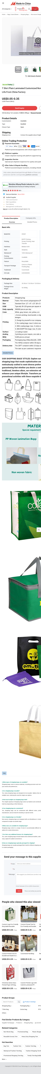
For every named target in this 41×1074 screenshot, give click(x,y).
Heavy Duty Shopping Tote (30, 1036)
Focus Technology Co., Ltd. (25, 1066)
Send (19, 891)
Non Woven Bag (8, 1032)
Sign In (5, 209)
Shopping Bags (25, 14)
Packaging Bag (24, 1006)
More (3, 1059)
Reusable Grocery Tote (10, 1036)
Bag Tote (6, 1046)
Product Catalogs (30, 1002)
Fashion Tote (17, 1046)
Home (3, 14)
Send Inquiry (19, 108)
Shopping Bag (6, 1006)
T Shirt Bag (5, 1009)
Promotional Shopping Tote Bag (13, 1055)
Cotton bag (23, 1009)
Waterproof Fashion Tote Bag (13, 1051)
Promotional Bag (23, 1032)
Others (4, 1013)
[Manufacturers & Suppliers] (21, 3)
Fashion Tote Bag (30, 1046)
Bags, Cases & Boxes (12, 14)
